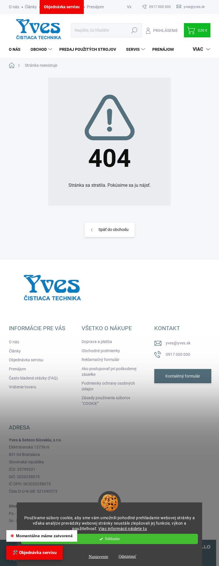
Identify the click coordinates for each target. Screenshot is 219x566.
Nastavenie (98, 556)
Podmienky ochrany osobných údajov (108, 386)
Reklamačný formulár (100, 359)
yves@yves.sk (178, 343)
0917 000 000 (178, 354)
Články (31, 7)
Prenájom (95, 7)
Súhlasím (112, 539)
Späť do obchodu (113, 229)
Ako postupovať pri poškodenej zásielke (109, 371)
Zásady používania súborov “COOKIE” (106, 400)
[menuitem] (17, 49)
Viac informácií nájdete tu (122, 528)
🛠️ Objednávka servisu (34, 552)
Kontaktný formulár (182, 376)
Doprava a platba (97, 341)
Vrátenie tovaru (22, 387)
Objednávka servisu (62, 7)
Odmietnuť (127, 556)
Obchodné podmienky (101, 350)
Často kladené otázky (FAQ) (33, 378)
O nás (14, 7)
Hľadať (134, 30)
